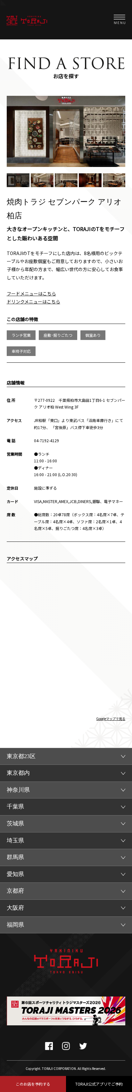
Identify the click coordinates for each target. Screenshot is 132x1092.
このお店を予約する (33, 1084)
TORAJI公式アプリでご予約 (99, 1084)
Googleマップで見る (110, 718)
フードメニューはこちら (31, 293)
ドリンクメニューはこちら (33, 301)
